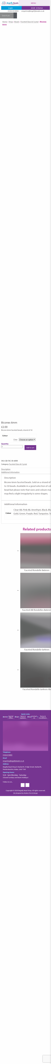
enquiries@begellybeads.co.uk (32, 11)
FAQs (29, 717)
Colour (5, 435)
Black (44, 509)
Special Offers (10, 717)
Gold (16, 513)
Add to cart (30, 447)
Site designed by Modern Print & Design (25, 793)
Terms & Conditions (43, 717)
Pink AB (26, 509)
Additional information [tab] (10, 472)
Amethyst (36, 509)
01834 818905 (13, 11)
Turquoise (43, 513)
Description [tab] (5, 469)
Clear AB (18, 509)
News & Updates (23, 717)
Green (22, 513)
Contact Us (34, 717)
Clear (15, 439)
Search (15, 15)
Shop (11, 22)
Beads (16, 22)
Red (35, 513)
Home (4, 22)
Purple (29, 513)
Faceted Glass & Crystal (29, 22)
